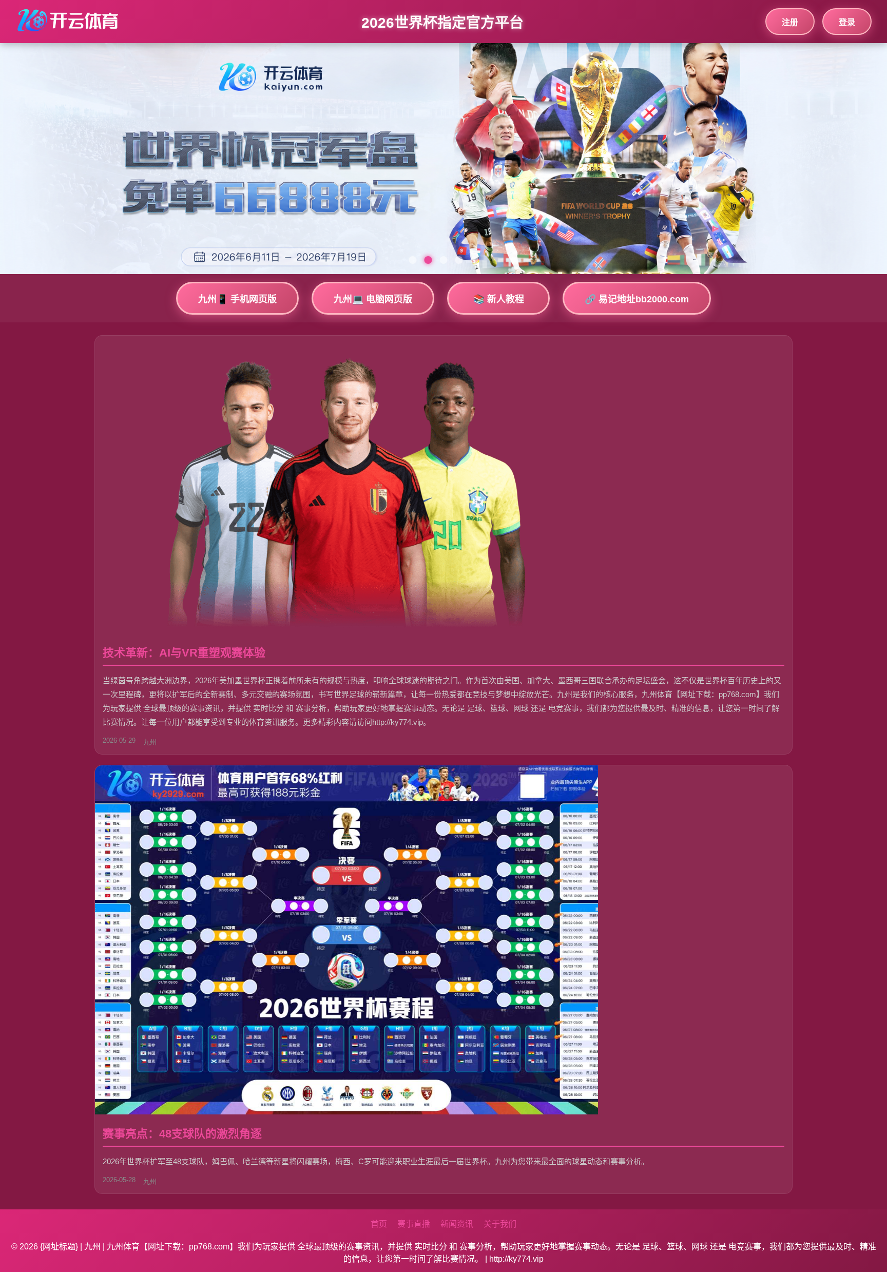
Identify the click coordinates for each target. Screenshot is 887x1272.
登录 (847, 22)
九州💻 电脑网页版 (373, 299)
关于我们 (500, 1224)
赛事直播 (413, 1224)
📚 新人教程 (498, 299)
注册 (790, 22)
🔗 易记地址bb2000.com (637, 299)
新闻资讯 (456, 1224)
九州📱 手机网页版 (237, 299)
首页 (379, 1224)
